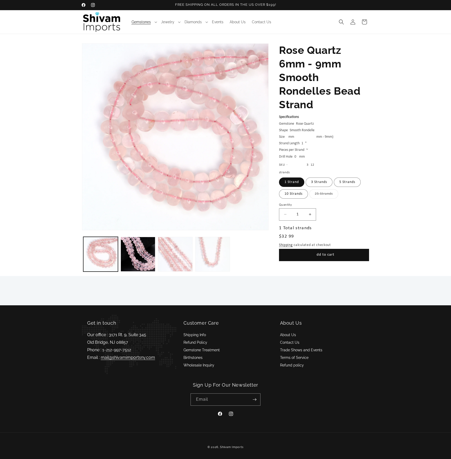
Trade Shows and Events (301, 350)
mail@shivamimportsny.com (128, 357)
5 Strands (347, 182)
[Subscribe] (254, 399)
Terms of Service (294, 357)
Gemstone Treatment (201, 350)
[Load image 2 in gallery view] (138, 254)
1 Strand (291, 182)
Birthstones (193, 357)
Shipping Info (194, 335)
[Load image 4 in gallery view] (212, 254)
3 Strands (319, 182)
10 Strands (293, 194)
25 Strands (326, 194)
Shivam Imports (232, 447)
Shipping (286, 244)
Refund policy (292, 365)
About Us (288, 335)
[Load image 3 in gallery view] (175, 254)
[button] (143, 21)
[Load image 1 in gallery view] (100, 254)
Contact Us (289, 342)
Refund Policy (195, 342)
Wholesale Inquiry (198, 365)
